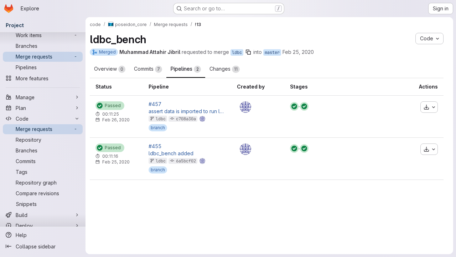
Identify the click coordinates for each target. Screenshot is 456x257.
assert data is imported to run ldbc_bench (187, 111)
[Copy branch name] (248, 52)
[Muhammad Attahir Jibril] (245, 107)
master (272, 52)
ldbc (237, 52)
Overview (108, 69)
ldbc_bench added (171, 153)
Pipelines (185, 69)
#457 (155, 104)
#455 (155, 146)
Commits (147, 69)
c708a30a (186, 119)
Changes (223, 69)
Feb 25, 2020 (298, 52)
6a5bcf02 (186, 161)
